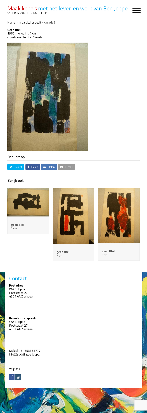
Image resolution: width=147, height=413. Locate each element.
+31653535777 (30, 350)
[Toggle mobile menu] (134, 10)
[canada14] (73, 215)
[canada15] (28, 201)
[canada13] (119, 215)
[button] (15, 167)
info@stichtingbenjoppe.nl (25, 354)
